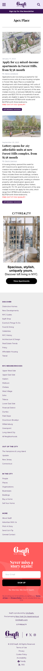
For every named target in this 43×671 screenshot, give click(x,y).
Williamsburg (7, 424)
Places (5, 483)
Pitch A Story (7, 526)
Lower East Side (8, 404)
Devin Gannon (11, 161)
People (5, 479)
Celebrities (6, 331)
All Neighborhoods (9, 436)
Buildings (6, 495)
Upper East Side (8, 375)
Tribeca (5, 399)
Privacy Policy (16, 598)
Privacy (21, 651)
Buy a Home (7, 499)
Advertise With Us (9, 522)
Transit (4, 356)
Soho (4, 395)
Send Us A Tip (7, 530)
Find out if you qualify (13, 105)
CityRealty (30, 613)
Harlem (5, 379)
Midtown (5, 383)
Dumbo (5, 412)
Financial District (8, 408)
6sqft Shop (6, 319)
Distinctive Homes (9, 306)
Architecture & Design (11, 339)
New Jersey (7, 460)
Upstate (5, 455)
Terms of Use (21, 648)
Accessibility (21, 658)
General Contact (8, 535)
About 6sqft (7, 518)
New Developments (10, 311)
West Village (7, 391)
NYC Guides (7, 315)
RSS (23, 665)
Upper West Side (9, 371)
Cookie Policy (21, 654)
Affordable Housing (12, 109)
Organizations (7, 487)
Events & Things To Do (11, 323)
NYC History (7, 335)
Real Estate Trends (9, 343)
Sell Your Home (8, 503)
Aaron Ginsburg (11, 74)
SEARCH (39, 4)
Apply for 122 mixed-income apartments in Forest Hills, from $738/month (20, 66)
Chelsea (5, 387)
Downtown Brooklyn (10, 420)
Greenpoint (6, 428)
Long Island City (8, 432)
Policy (4, 348)
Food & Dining (8, 327)
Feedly (23, 661)
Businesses (6, 491)
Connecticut (7, 464)
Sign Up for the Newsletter (21, 11)
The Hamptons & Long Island (14, 451)
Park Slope (6, 416)
